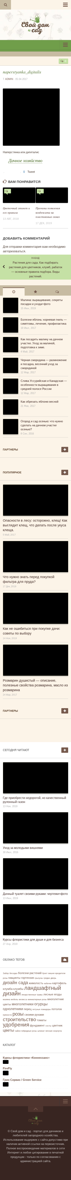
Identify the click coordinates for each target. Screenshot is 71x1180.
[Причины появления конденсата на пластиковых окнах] (52, 195)
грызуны (39, 978)
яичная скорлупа (53, 1031)
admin (9, 79)
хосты (48, 1026)
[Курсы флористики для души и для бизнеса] (35, 919)
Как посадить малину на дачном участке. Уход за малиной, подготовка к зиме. (42, 343)
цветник (57, 1025)
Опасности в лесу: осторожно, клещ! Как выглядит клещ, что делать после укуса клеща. (35, 525)
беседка (13, 973)
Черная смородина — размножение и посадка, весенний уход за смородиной (44, 364)
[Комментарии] (57, 291)
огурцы (41, 1004)
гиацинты (14, 977)
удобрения (16, 1025)
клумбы (18, 988)
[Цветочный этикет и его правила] (19, 195)
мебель (14, 999)
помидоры (46, 1009)
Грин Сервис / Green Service (22, 1079)
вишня (51, 973)
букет (45, 973)
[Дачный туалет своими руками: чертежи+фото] (35, 874)
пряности (7, 1015)
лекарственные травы (32, 994)
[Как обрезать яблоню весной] (10, 407)
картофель (59, 983)
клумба (7, 988)
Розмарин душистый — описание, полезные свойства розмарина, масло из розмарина (35, 685)
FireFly (7, 1068)
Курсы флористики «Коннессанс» (26, 1057)
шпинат (41, 1031)
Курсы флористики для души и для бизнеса (33, 939)
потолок (56, 1009)
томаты (41, 1020)
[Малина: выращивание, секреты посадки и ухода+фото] (10, 305)
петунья (36, 1009)
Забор (6, 973)
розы (18, 1014)
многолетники (23, 1004)
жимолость (36, 983)
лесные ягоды (52, 994)
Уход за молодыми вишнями (23, 847)
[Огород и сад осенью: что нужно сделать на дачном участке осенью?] (10, 426)
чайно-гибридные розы (26, 1031)
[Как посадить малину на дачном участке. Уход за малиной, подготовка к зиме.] (10, 344)
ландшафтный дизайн (32, 991)
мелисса (23, 999)
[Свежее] (14, 291)
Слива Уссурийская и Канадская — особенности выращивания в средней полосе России (44, 384)
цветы (8, 1030)
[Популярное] (35, 291)
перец (28, 1009)
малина (6, 999)
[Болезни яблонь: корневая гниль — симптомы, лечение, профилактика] (10, 325)
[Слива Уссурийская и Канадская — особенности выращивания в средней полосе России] (10, 386)
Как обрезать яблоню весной (39, 401)
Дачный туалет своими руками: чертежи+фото (35, 893)
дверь (53, 978)
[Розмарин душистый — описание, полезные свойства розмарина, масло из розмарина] (35, 660)
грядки (47, 978)
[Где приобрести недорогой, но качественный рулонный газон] (35, 778)
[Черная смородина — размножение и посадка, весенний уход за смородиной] (10, 365)
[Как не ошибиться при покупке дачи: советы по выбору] (35, 608)
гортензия (27, 977)
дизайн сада (15, 982)
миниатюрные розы (37, 999)
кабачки (47, 983)
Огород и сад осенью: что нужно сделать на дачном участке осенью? (42, 425)
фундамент (37, 1025)
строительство (19, 1019)
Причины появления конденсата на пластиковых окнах (48, 212)
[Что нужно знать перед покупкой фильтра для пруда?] (35, 556)
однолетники (13, 1009)
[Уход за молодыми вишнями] (35, 828)
